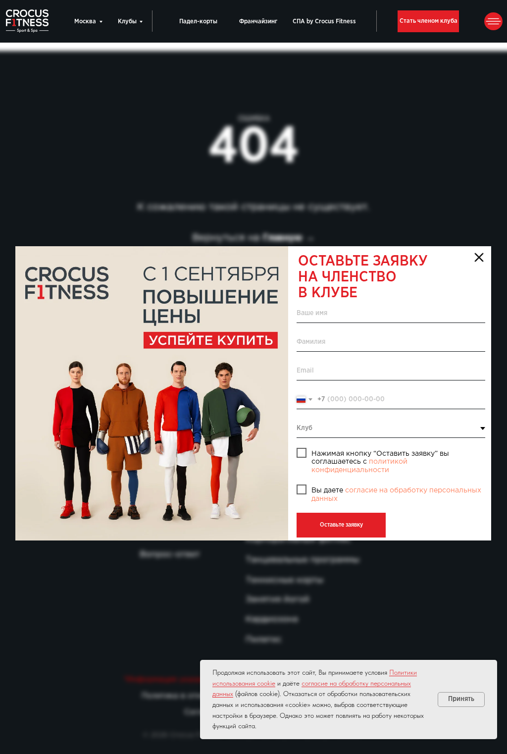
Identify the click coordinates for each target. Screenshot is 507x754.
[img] (151, 393)
